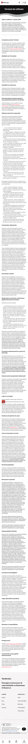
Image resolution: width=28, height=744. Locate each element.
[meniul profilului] (24, 2)
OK (24, 729)
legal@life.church (14, 427)
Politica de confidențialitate (15, 48)
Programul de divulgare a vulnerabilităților (11, 732)
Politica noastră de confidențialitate (13, 643)
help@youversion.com (6, 667)
